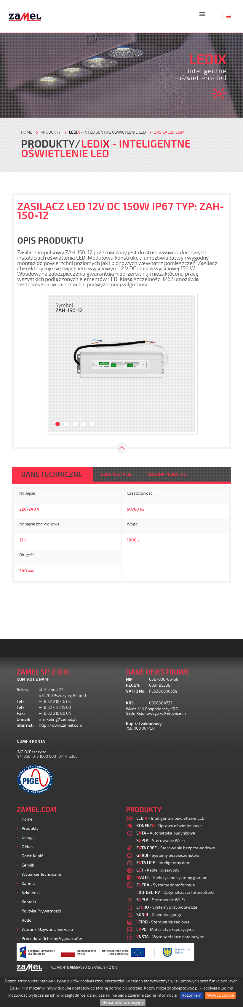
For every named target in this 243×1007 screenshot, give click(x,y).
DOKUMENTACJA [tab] (116, 474)
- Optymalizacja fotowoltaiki (175, 892)
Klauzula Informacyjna (123, 1002)
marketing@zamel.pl (57, 719)
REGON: (133, 685)
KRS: (130, 703)
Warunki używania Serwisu (47, 929)
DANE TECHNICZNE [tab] (51, 474)
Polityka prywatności (41, 911)
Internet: (25, 725)
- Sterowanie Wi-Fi (160, 840)
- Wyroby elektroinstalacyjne (170, 936)
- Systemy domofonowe (165, 885)
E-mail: (23, 719)
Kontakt (29, 901)
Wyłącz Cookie (220, 995)
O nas (27, 846)
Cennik (28, 865)
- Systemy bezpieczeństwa (167, 855)
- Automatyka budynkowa (165, 833)
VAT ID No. (135, 691)
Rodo (26, 920)
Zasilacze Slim (169, 132)
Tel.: (20, 701)
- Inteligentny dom (163, 862)
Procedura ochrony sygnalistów (52, 938)
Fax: (21, 713)
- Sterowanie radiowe (163, 922)
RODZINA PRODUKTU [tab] (166, 474)
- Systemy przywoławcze (166, 907)
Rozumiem (191, 995)
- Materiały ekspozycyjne (165, 929)
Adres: (23, 690)
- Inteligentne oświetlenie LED (107, 132)
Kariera (29, 883)
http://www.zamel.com (60, 725)
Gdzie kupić (32, 856)
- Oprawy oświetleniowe (169, 825)
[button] (55, 363)
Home (27, 819)
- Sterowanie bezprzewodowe (175, 848)
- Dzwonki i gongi (158, 914)
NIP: (130, 679)
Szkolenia (31, 892)
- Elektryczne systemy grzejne (171, 877)
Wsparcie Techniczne (41, 874)
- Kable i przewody (157, 870)
